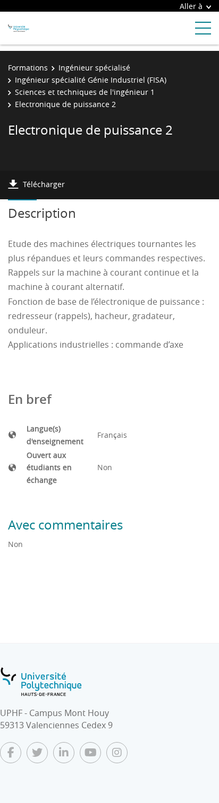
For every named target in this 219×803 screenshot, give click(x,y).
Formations (28, 68)
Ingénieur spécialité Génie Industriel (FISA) (90, 80)
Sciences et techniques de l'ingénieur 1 (85, 92)
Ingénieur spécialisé (94, 68)
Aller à (191, 6)
